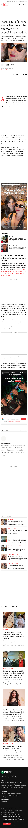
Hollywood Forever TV (6, 785)
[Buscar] (20, 4)
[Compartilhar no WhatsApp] (14, 74)
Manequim (23, 785)
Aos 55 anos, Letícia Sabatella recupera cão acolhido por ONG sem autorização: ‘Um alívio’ (17, 558)
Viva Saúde (8, 789)
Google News (11, 421)
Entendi (6, 823)
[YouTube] (12, 776)
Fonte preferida (17, 421)
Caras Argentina (11, 793)
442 (17, 797)
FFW (18, 784)
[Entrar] (26, 4)
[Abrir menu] (2, 4)
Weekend (12, 797)
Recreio (15, 787)
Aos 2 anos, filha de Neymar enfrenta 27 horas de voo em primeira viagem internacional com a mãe (17, 523)
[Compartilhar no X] (20, 74)
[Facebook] (5, 776)
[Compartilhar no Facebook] (17, 74)
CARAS (3, 784)
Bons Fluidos (22, 782)
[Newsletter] (23, 4)
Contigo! (13, 784)
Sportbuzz (20, 787)
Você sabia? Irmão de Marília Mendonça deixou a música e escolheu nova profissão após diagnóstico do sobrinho (16, 567)
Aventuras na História (12, 782)
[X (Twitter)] (9, 776)
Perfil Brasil (9, 787)
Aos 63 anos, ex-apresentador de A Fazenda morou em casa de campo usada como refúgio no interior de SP (17, 549)
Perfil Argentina (5, 797)
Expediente (4, 801)
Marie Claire (4, 795)
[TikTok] (16, 776)
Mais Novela (17, 785)
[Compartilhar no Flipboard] (23, 74)
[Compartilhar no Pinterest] (26, 74)
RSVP (2, 789)
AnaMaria (3, 782)
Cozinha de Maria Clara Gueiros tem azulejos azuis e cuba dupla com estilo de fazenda (17, 532)
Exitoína (18, 793)
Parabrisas (16, 795)
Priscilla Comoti (9, 64)
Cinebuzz (8, 784)
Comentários (5, 69)
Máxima (3, 787)
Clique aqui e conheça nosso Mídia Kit (10, 814)
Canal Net (3, 793)
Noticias (10, 795)
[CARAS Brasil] (6, 4)
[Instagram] (2, 776)
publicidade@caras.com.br (7, 812)
